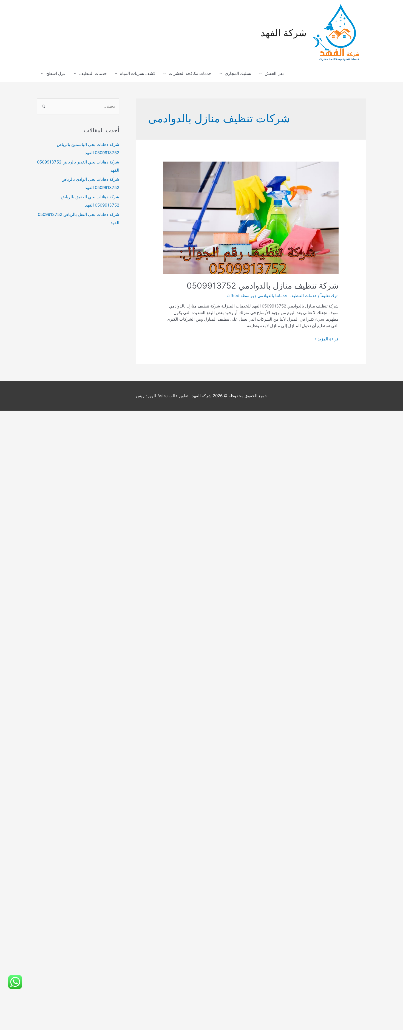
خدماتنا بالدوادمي (272, 295)
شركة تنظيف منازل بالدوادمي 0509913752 (263, 285)
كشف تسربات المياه (137, 73)
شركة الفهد (283, 32)
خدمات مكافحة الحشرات (190, 73)
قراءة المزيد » (326, 339)
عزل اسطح (56, 73)
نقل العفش (274, 73)
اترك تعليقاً (329, 295)
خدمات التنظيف (93, 73)
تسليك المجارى (238, 73)
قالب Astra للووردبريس (156, 395)
